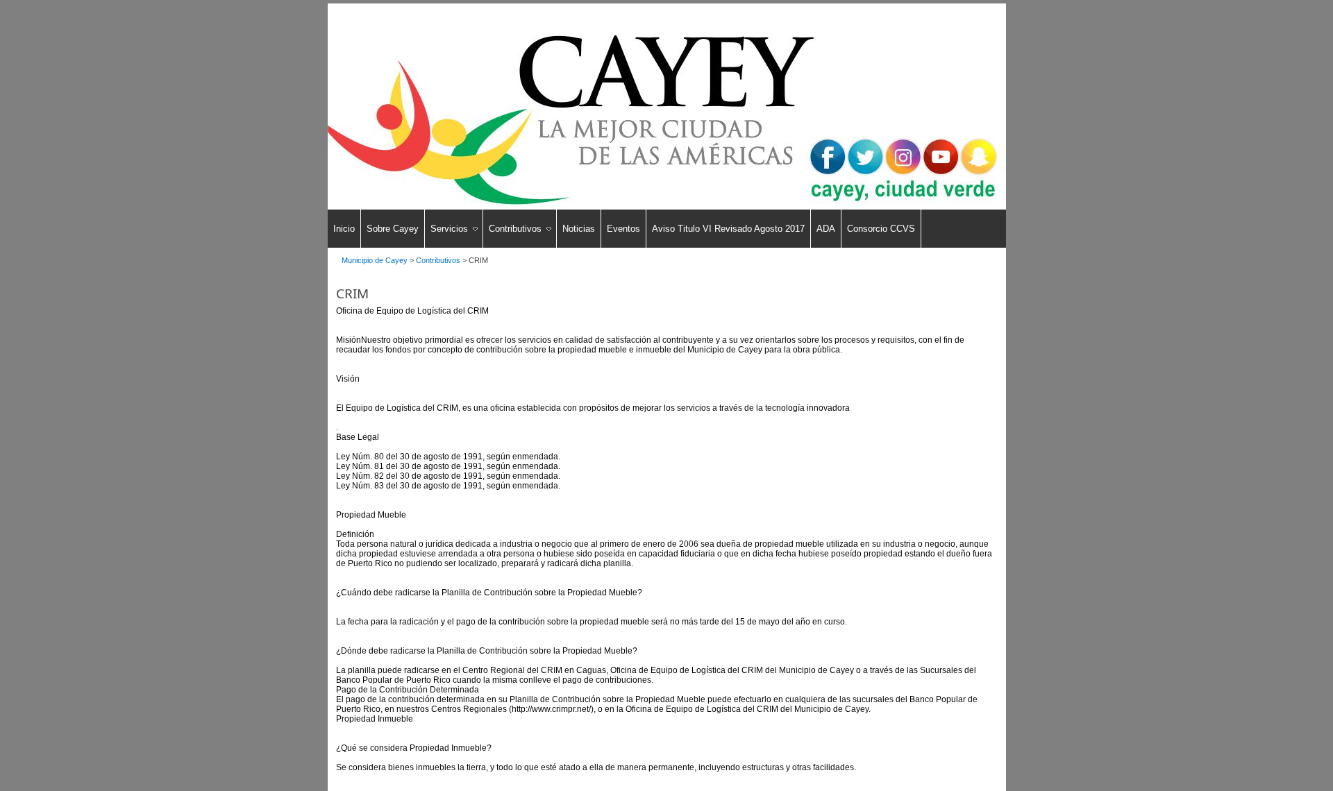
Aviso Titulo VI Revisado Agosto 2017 (728, 228)
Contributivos (515, 228)
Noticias (578, 228)
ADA (825, 228)
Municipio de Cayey (375, 260)
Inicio (344, 228)
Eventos (623, 228)
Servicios (449, 228)
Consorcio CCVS (881, 228)
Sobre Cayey (393, 228)
